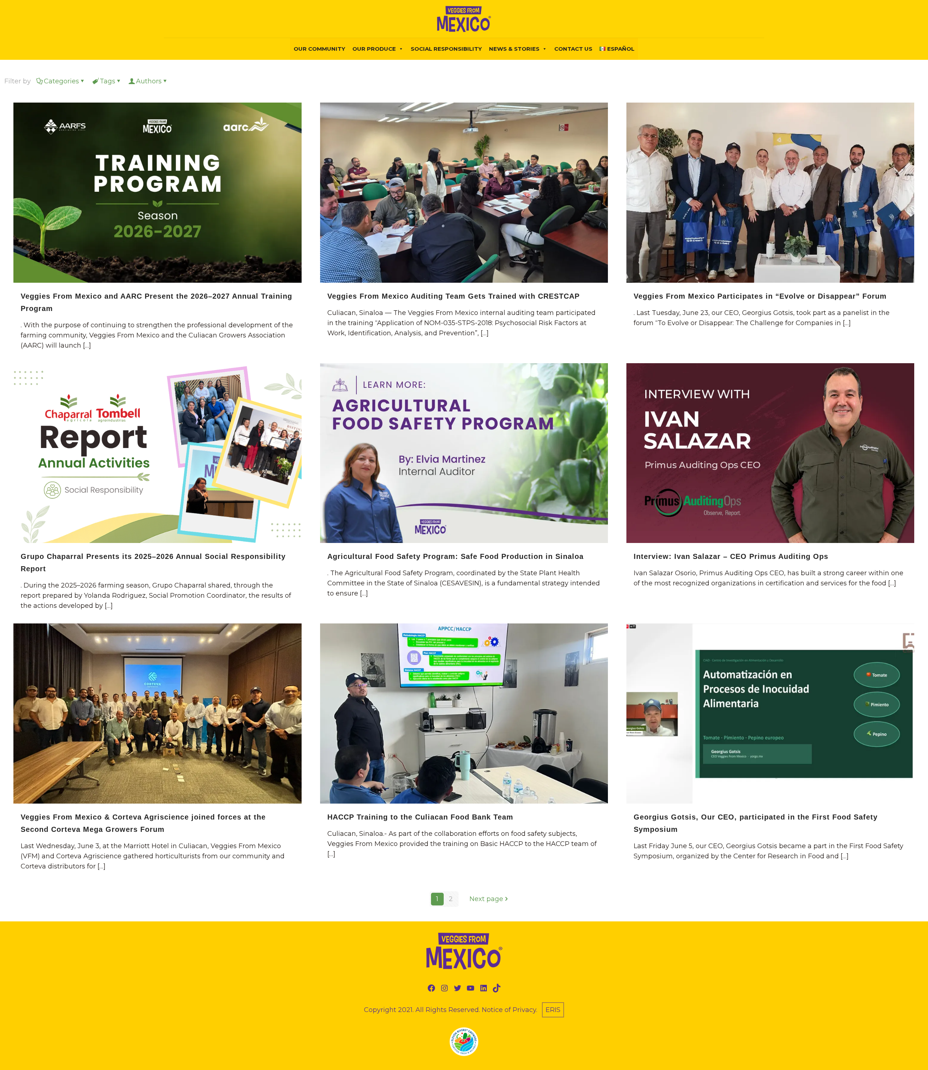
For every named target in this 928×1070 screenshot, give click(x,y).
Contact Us (573, 48)
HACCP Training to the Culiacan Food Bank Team (420, 817)
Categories (61, 81)
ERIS (553, 1010)
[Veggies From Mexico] (464, 19)
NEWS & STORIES (514, 48)
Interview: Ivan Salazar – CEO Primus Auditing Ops (731, 556)
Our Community (319, 48)
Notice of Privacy (509, 1010)
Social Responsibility (446, 48)
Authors (149, 81)
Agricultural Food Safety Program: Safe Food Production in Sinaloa (455, 556)
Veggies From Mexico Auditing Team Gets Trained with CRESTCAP (453, 296)
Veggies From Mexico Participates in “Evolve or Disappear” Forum (760, 296)
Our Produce (374, 48)
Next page (486, 899)
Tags (107, 81)
